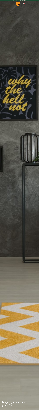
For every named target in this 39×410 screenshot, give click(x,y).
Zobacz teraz (5, 406)
